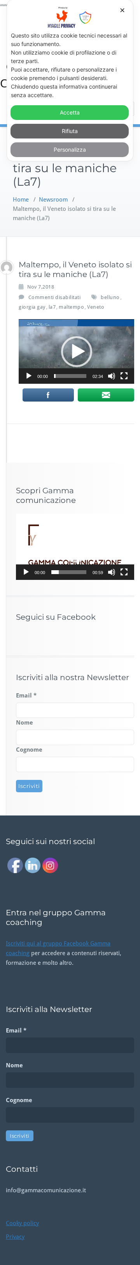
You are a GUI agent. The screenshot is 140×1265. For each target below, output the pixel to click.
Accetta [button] (70, 112)
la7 (52, 307)
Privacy (15, 1236)
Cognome (29, 749)
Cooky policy (22, 1223)
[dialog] (70, 80)
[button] (76, 351)
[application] (76, 351)
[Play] (29, 376)
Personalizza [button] (70, 149)
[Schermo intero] (124, 376)
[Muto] (112, 376)
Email (26, 695)
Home (21, 199)
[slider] (70, 376)
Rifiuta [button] (70, 131)
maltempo (71, 307)
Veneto (95, 307)
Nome (24, 722)
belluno (110, 297)
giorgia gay (32, 307)
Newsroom (53, 199)
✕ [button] (122, 10)
